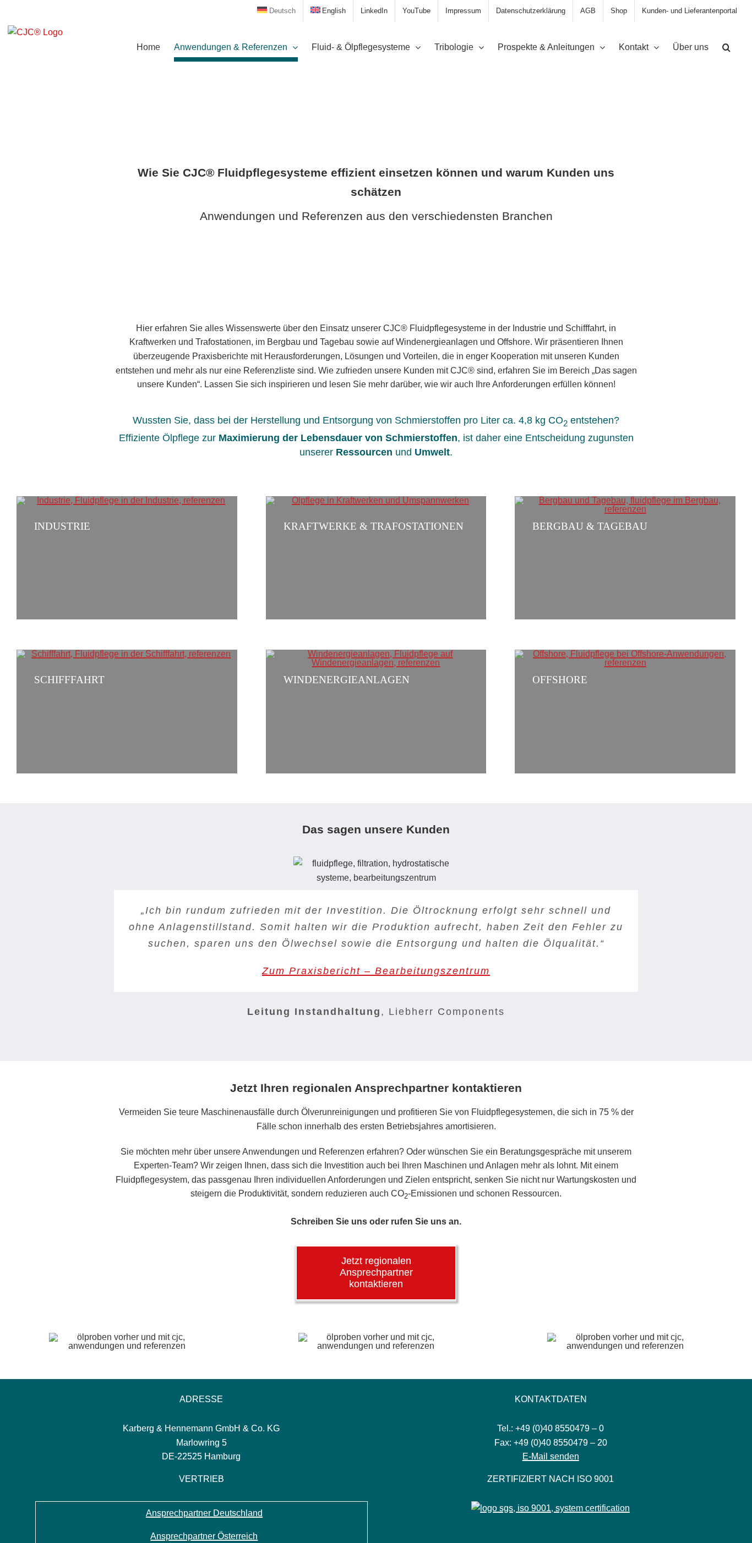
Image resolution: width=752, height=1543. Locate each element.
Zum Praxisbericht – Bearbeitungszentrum (376, 970)
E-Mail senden (550, 1456)
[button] (726, 47)
